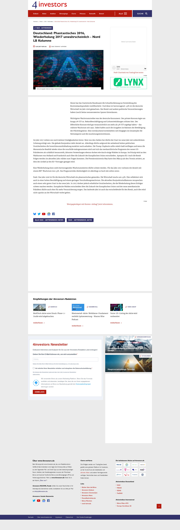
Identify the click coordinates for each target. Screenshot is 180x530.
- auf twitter (63, 46)
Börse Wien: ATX (122, 503)
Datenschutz (69, 517)
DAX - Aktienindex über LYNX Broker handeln (128, 87)
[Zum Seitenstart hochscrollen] (159, 506)
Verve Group (132, 307)
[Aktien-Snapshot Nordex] (119, 474)
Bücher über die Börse (89, 487)
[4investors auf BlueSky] (34, 214)
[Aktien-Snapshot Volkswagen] (142, 474)
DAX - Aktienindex (48, 21)
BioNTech (54, 307)
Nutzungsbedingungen (83, 384)
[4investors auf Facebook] (53, 214)
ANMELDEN (39, 392)
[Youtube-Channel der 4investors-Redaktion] (43, 214)
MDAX (119, 488)
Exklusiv (35, 13)
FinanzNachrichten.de (89, 498)
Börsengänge (63, 13)
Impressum (58, 517)
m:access (83, 13)
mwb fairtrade (86, 503)
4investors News (87, 495)
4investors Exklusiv (88, 490)
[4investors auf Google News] (49, 214)
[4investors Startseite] (49, 5)
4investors (35, 21)
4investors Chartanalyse (89, 493)
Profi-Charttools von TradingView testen (128, 72)
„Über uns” (43, 480)
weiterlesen (38, 322)
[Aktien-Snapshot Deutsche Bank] (119, 469)
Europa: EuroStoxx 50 (124, 506)
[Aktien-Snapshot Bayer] (127, 464)
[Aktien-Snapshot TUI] (127, 474)
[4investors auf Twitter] (39, 214)
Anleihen (53, 13)
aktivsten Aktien (85, 472)
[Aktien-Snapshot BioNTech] (135, 464)
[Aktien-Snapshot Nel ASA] (142, 469)
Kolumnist (57, 46)
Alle (121, 13)
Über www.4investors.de (44, 517)
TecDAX (119, 493)
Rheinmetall (93, 307)
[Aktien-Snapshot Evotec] (135, 469)
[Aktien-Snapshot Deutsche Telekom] (127, 469)
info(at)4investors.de (41, 491)
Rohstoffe (92, 13)
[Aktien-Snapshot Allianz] (119, 464)
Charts (74, 13)
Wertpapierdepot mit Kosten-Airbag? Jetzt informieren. (90, 204)
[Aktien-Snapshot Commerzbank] (142, 464)
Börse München (87, 501)
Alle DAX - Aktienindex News (49, 220)
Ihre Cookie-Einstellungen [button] (84, 517)
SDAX (119, 490)
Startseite (30, 517)
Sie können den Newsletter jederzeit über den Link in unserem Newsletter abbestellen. (54, 373)
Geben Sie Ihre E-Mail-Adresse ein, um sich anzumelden (55, 354)
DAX (118, 485)
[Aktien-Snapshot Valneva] (135, 474)
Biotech (101, 13)
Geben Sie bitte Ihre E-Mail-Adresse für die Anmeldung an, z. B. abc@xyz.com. (56, 364)
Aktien (44, 13)
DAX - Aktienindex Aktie (80, 220)
